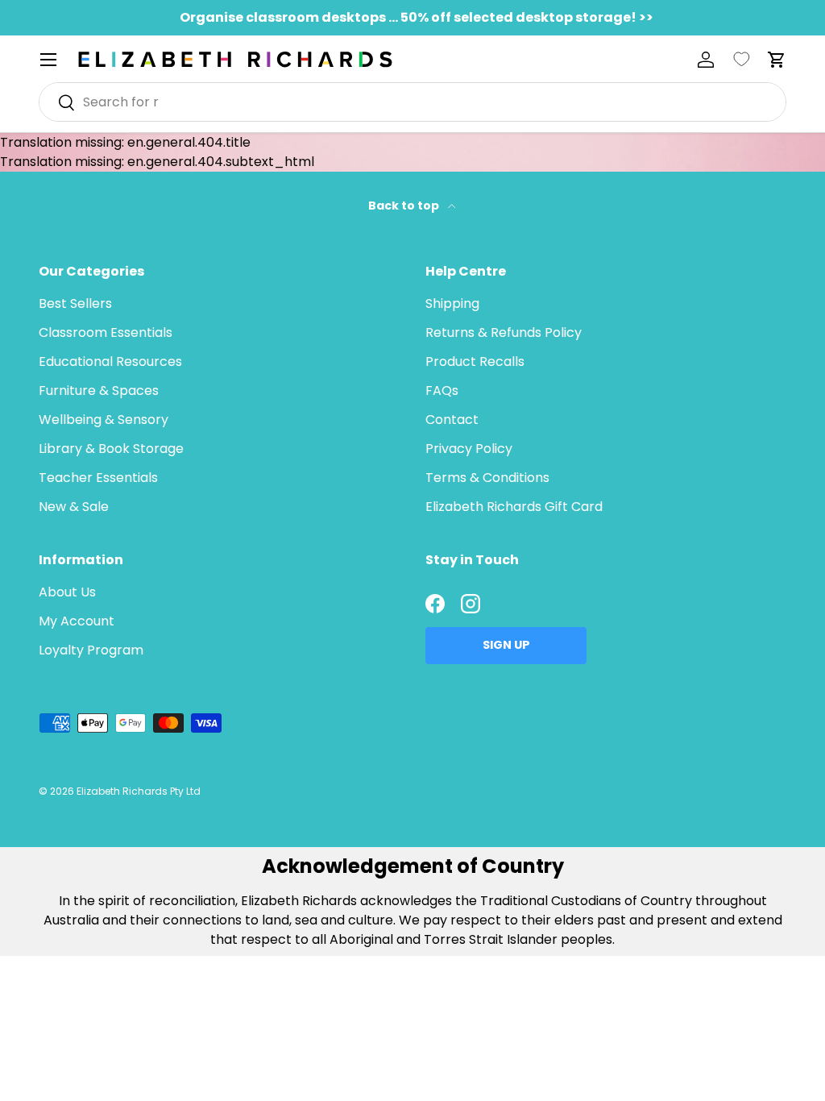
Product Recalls (474, 361)
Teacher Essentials (98, 477)
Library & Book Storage (111, 448)
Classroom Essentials (105, 332)
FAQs (441, 390)
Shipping (452, 303)
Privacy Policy (468, 448)
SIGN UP (506, 645)
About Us (67, 592)
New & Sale (74, 506)
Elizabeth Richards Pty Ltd (139, 791)
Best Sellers (75, 303)
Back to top (405, 205)
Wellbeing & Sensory (103, 419)
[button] (776, 59)
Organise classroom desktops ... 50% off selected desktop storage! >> (416, 17)
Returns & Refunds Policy (503, 332)
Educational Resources (110, 361)
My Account (76, 621)
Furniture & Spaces (99, 390)
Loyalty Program (91, 650)
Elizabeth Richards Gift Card (514, 506)
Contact (452, 419)
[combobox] (412, 102)
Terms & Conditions (487, 477)
